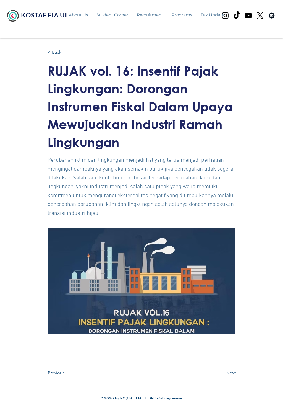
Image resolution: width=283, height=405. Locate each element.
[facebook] (271, 15)
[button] (181, 15)
